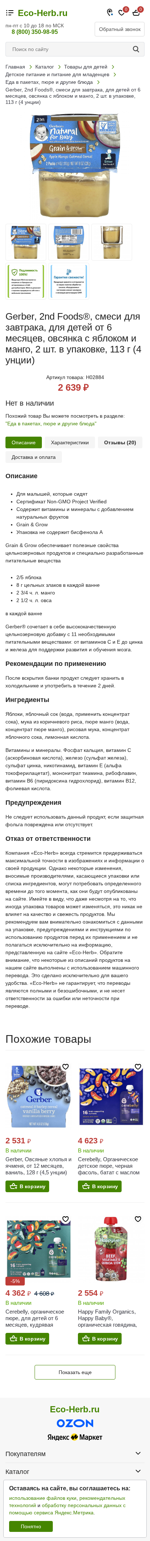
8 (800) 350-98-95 (35, 32)
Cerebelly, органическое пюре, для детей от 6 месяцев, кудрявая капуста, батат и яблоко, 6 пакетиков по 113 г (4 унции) (38, 1327)
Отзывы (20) (120, 442)
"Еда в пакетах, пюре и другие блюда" (50, 423)
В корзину (33, 1186)
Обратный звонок (120, 29)
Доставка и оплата (34, 457)
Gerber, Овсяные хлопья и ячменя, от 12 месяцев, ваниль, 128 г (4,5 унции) (38, 1165)
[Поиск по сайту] (137, 49)
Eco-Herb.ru (43, 13)
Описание (24, 442)
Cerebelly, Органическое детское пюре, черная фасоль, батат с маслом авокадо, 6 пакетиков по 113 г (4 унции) (108, 1172)
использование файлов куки (42, 1498)
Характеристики (70, 442)
